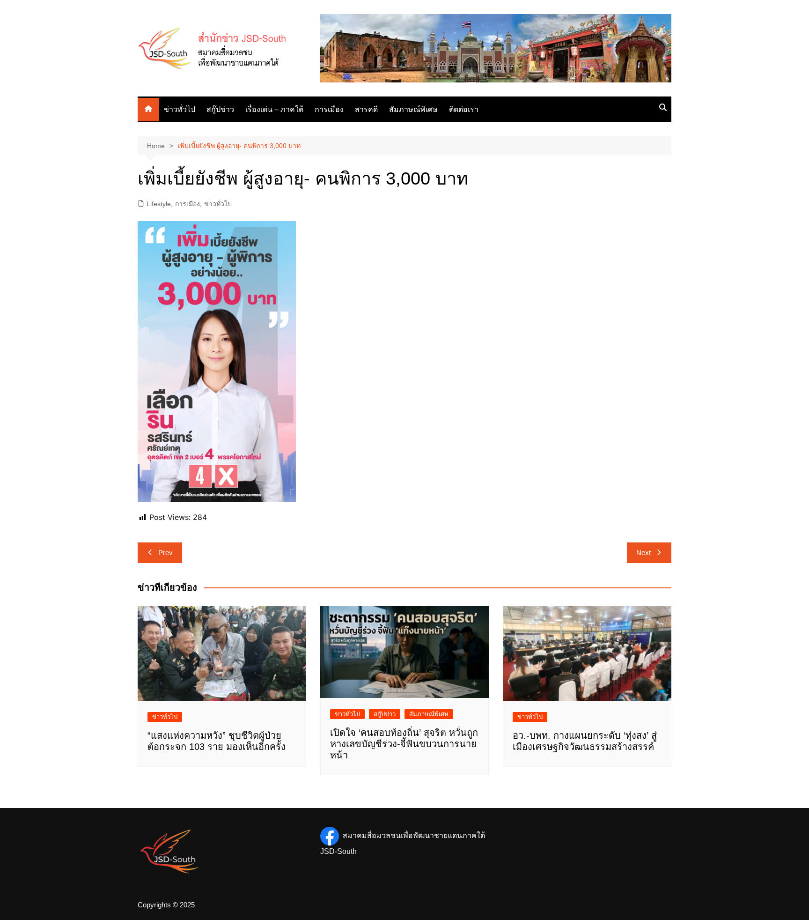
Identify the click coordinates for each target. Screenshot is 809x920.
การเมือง (329, 109)
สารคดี (366, 109)
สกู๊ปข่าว (220, 109)
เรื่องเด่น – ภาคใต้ (274, 109)
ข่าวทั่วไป (179, 109)
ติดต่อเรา (463, 109)
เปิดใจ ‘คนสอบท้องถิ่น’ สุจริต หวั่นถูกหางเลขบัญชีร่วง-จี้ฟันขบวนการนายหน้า (404, 743)
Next (643, 552)
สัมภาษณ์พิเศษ (413, 109)
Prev (165, 552)
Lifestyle (159, 204)
